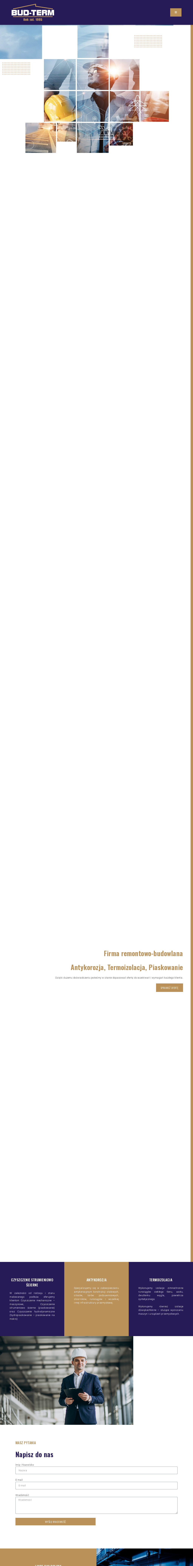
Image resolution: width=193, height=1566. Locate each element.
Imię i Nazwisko (24, 1464)
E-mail (19, 1479)
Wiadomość (22, 1495)
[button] (176, 12)
